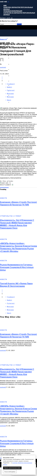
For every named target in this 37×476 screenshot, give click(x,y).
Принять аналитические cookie (12, 468)
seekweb (3, 67)
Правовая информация (12, 11)
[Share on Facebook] (20, 290)
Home (5, 5)
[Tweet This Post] (20, 292)
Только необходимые (9, 471)
